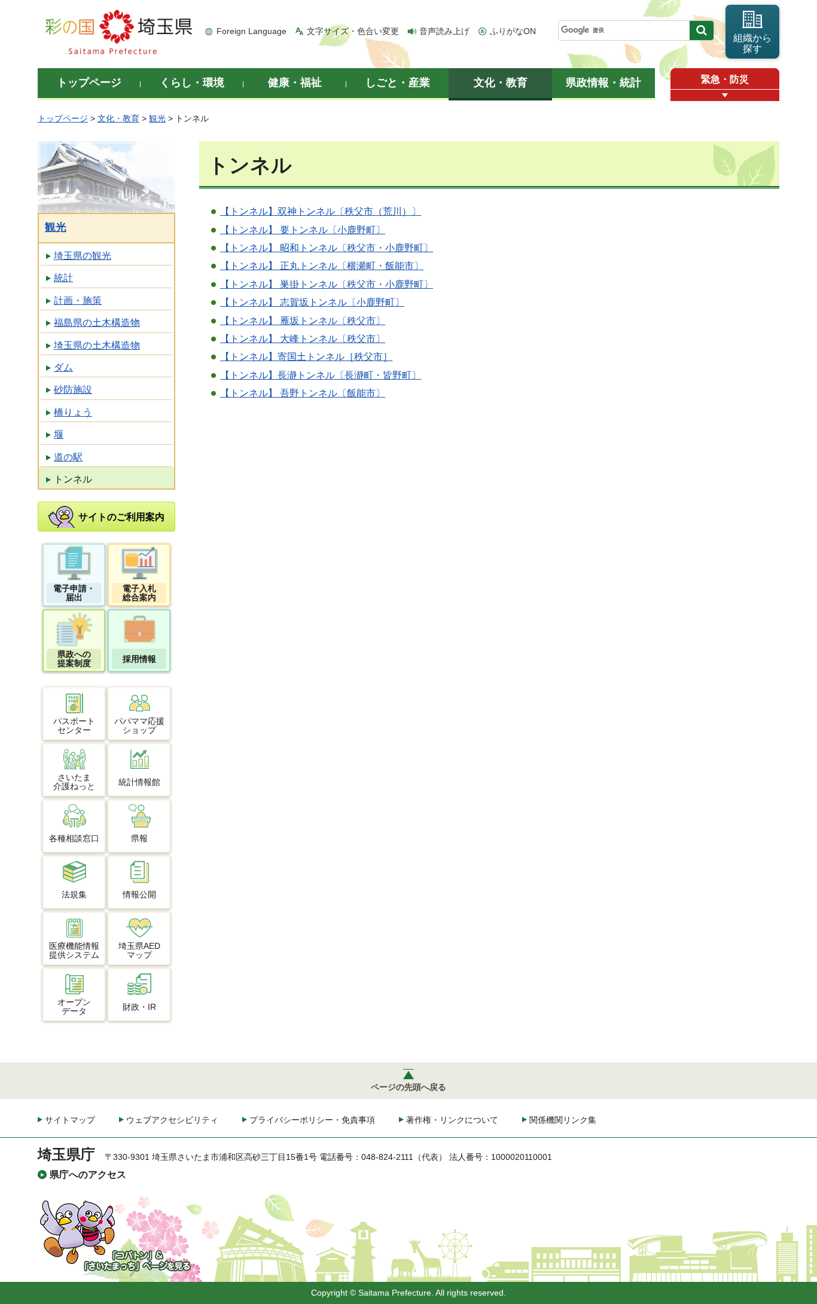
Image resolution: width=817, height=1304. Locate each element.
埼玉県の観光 (82, 256)
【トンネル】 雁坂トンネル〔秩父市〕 (302, 321)
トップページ (63, 118)
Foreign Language (251, 31)
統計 (63, 278)
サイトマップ (70, 1120)
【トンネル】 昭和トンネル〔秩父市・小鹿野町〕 (326, 248)
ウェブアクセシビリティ (172, 1120)
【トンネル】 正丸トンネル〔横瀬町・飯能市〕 (321, 266)
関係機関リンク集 (562, 1120)
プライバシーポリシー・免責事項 (312, 1120)
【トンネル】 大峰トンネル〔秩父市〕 (302, 339)
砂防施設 (73, 389)
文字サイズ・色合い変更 (353, 31)
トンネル (73, 479)
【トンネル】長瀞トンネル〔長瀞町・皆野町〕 (320, 375)
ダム (63, 367)
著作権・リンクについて (452, 1120)
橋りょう (73, 412)
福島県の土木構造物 (97, 322)
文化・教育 (118, 118)
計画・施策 (78, 300)
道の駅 (68, 457)
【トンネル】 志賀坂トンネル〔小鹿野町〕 (312, 302)
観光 (157, 118)
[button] (724, 95)
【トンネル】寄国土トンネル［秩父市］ (306, 357)
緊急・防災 (725, 79)
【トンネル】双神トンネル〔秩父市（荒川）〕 (320, 211)
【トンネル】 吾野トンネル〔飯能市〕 (302, 393)
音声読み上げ (444, 31)
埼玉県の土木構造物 (97, 345)
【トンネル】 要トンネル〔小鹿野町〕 (302, 230)
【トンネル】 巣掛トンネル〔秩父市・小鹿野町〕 (326, 284)
